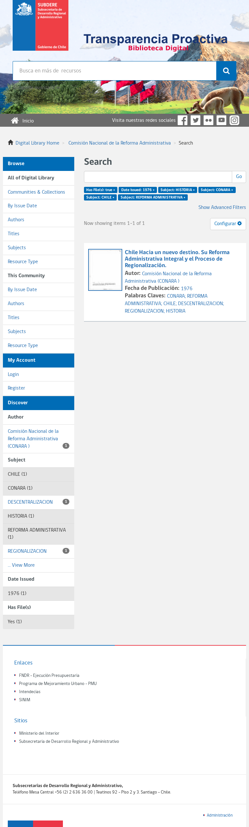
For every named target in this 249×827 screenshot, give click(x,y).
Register (16, 388)
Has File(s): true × (100, 190)
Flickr (208, 120)
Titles (13, 234)
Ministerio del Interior (39, 733)
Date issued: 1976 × (138, 190)
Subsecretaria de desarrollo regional (40, 30)
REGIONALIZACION (37, 551)
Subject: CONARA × (217, 190)
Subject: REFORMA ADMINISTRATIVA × (153, 198)
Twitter (195, 120)
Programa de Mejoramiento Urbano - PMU (58, 683)
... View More (21, 565)
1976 (187, 288)
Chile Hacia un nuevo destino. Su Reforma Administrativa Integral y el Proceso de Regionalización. (177, 259)
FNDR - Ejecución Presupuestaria (49, 675)
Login (13, 374)
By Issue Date (22, 206)
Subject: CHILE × (100, 198)
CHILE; (170, 303)
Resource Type (23, 262)
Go (239, 176)
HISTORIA (175, 311)
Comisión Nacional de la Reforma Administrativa (119, 143)
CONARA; (177, 296)
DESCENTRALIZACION (37, 502)
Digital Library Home (37, 143)
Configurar (225, 223)
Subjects (17, 248)
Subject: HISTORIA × (177, 190)
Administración (220, 815)
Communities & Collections (36, 192)
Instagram (234, 120)
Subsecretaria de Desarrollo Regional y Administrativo (69, 741)
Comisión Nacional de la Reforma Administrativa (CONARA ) (37, 439)
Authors (16, 220)
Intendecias (30, 692)
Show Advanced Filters (222, 207)
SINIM (24, 700)
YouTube (221, 120)
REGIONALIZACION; (145, 311)
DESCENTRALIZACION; (201, 303)
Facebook (182, 120)
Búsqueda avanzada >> (36, 87)
